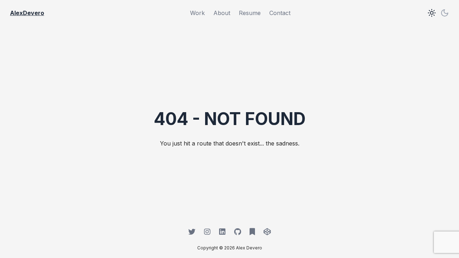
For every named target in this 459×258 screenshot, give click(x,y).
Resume (250, 12)
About (221, 12)
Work (197, 12)
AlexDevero (27, 12)
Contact (279, 12)
